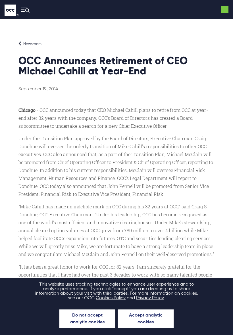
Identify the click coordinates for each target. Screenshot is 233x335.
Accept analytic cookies (146, 318)
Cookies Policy (111, 298)
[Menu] (23, 10)
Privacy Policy (150, 298)
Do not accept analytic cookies (87, 318)
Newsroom (31, 44)
